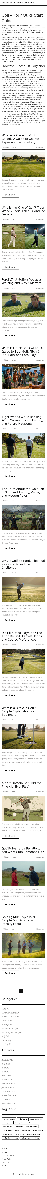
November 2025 (9, 1095)
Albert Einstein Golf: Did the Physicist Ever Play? (21, 784)
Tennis (6, 1040)
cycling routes (25, 1138)
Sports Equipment (12, 1032)
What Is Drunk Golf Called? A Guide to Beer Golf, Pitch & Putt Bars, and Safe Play (22, 351)
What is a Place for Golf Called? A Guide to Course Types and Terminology (20, 139)
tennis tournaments (33, 1134)
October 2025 (7, 1099)
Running (7, 1009)
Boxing (7, 1024)
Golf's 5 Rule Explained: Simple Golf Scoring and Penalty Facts (19, 920)
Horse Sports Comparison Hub (18, 2)
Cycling (6, 1044)
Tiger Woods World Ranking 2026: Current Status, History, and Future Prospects (22, 420)
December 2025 (8, 1091)
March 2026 (7, 1079)
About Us (5, 1152)
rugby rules (6, 1138)
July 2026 (6, 1063)
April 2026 (6, 1075)
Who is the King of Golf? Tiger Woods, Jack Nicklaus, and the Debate (23, 211)
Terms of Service (8, 1156)
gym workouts (7, 1127)
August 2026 (7, 1060)
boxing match (7, 1130)
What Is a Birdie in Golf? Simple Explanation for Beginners (19, 711)
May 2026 (6, 1071)
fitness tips (19, 1127)
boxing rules (19, 1123)
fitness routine (7, 1134)
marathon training (9, 1119)
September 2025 (9, 1103)
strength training (31, 1127)
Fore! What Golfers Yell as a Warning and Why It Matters (21, 281)
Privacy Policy (6, 1159)
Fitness (7, 1020)
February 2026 (8, 1083)
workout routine (32, 1123)
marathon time (38, 1130)
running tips (26, 1130)
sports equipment (36, 1119)
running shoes (7, 1123)
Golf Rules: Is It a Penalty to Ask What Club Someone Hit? (23, 850)
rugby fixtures (22, 1119)
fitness (16, 1138)
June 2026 (6, 1067)
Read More (10, 194)
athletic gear (20, 1134)
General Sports (10, 1028)
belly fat (36, 1138)
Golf (5, 1036)
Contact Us (6, 1162)
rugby (17, 1130)
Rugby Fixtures (10, 1016)
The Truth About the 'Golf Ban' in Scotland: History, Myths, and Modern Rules (23, 492)
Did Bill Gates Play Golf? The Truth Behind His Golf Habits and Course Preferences (22, 636)
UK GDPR (5, 1166)
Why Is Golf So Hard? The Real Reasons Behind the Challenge (23, 564)
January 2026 (8, 1087)
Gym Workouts (10, 1012)
